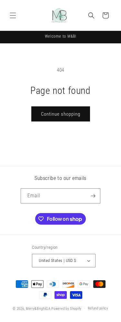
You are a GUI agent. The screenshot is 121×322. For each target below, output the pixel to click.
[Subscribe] (93, 195)
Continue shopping (60, 114)
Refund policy (98, 308)
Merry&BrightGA (38, 308)
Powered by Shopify (66, 308)
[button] (13, 15)
